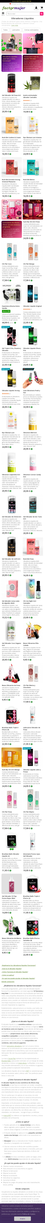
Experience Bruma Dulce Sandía (11, 307)
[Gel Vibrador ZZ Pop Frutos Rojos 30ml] (11, 884)
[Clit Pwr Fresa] (11, 799)
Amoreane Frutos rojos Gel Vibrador (31, 855)
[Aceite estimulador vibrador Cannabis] (33, 83)
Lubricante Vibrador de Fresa (31, 729)
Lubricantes (16, 30)
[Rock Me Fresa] (33, 546)
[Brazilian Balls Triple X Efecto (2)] (33, 884)
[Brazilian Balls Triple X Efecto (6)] (11, 715)
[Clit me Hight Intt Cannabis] (33, 589)
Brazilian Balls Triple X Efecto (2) (31, 897)
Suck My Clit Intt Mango (11, 770)
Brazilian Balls (6, 1061)
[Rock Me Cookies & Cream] (11, 125)
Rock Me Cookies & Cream (11, 137)
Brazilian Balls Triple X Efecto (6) (10, 729)
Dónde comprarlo (8, 982)
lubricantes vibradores (14, 1046)
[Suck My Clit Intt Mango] (11, 757)
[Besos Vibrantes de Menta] (11, 926)
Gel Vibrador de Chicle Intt (11, 517)
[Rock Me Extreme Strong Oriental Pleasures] (11, 167)
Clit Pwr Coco (7, 264)
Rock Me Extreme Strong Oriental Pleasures (11, 181)
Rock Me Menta (29, 180)
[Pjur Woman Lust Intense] (33, 125)
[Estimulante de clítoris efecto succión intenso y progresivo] (11, 209)
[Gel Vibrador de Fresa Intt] (11, 83)
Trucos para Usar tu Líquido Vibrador (31, 58)
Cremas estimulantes (31, 30)
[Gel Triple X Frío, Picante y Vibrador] (11, 336)
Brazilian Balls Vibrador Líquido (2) (10, 855)
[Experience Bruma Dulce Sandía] (11, 294)
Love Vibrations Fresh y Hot (31, 392)
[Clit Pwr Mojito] (33, 799)
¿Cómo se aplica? (8, 975)
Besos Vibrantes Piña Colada (31, 644)
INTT (27, 1071)
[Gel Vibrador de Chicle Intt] (11, 504)
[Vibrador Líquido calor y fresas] (33, 757)
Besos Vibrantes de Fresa (11, 685)
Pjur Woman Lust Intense (32, 137)
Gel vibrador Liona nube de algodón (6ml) (10, 602)
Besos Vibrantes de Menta (11, 938)
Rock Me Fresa (28, 559)
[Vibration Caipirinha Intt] (11, 462)
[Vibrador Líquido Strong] (11, 378)
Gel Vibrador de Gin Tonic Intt (32, 518)
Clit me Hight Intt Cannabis (29, 602)
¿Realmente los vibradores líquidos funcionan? (19, 965)
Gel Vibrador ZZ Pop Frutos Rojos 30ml (9, 897)
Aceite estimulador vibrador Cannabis (30, 96)
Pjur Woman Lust (8, 433)
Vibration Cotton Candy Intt (32, 476)
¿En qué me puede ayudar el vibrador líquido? (18, 978)
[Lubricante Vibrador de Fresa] (33, 715)
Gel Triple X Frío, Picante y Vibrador (11, 349)
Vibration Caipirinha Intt (11, 475)
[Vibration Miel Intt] (33, 420)
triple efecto (22, 1063)
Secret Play (12, 1059)
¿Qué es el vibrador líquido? (12, 969)
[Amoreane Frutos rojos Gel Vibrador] (33, 842)
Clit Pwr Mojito (28, 812)
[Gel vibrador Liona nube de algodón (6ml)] (11, 589)
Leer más (14, 25)
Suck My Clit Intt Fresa (31, 222)
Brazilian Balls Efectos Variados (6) (31, 939)
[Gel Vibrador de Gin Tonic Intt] (33, 504)
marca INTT (7, 1115)
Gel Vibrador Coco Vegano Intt (11, 644)
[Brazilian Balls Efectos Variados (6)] (33, 926)
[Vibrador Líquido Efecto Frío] (33, 336)
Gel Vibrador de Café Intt (11, 559)
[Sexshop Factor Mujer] (14, 10)
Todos (5, 30)
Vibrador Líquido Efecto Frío (32, 349)
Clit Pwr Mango (28, 264)
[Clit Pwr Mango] (33, 252)
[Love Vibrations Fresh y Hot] (33, 378)
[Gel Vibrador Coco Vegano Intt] (11, 631)
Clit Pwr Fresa (7, 812)
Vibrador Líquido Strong (11, 391)
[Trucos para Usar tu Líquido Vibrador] (33, 43)
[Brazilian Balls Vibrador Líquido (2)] (11, 842)
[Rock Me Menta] (33, 167)
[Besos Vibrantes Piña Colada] (33, 631)
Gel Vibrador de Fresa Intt (11, 95)
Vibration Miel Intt (30, 433)
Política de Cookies (28, 1214)
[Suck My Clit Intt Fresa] (33, 209)
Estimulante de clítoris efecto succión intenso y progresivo (11, 225)
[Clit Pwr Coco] (11, 252)
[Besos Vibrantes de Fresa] (11, 673)
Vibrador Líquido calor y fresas (32, 771)
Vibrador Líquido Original (32, 306)
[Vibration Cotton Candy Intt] (33, 462)
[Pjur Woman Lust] (11, 420)
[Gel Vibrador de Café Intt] (11, 546)
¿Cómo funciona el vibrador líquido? (15, 972)
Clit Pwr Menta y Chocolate (29, 686)
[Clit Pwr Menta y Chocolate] (33, 673)
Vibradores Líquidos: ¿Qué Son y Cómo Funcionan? (10, 59)
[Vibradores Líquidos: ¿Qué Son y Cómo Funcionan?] (11, 43)
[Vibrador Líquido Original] (33, 294)
